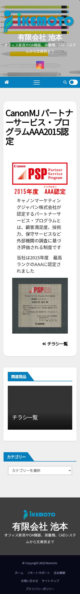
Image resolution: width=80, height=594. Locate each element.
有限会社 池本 (40, 37)
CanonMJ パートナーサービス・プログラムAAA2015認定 (39, 126)
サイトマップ (50, 581)
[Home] (6, 82)
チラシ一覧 (57, 344)
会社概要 (59, 573)
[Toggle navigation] (37, 82)
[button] (65, 82)
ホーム (19, 573)
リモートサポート (38, 573)
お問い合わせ (29, 581)
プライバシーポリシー (40, 589)
